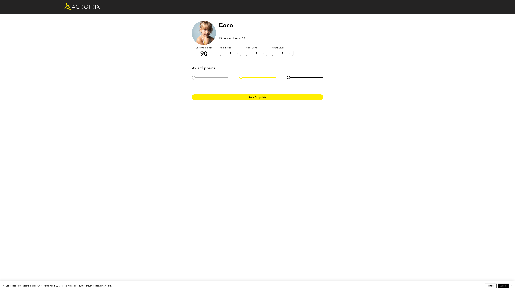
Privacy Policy (106, 285)
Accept (503, 285)
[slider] (193, 77)
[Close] (511, 286)
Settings (491, 285)
